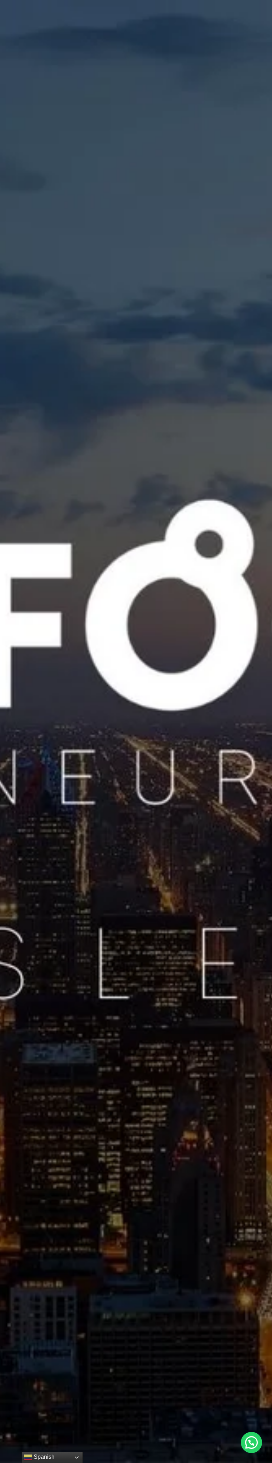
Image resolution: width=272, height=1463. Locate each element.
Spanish (43, 1457)
